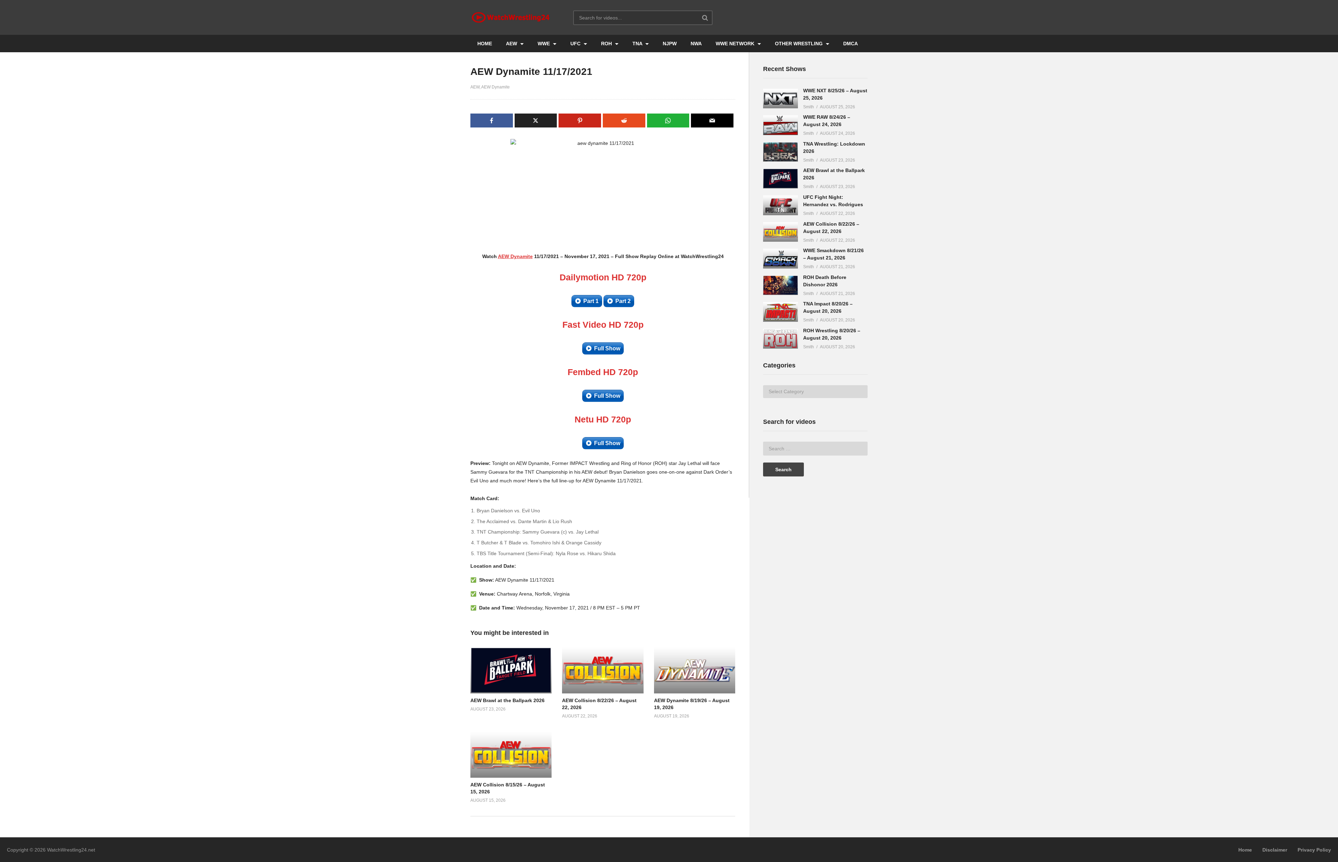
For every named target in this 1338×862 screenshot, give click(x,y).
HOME (484, 43)
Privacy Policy (1314, 850)
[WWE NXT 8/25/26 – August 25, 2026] (780, 99)
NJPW (670, 43)
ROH (607, 43)
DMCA (850, 43)
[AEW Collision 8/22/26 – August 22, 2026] (780, 232)
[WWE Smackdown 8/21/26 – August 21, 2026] (780, 259)
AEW (512, 43)
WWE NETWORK (736, 43)
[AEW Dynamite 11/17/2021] (511, 670)
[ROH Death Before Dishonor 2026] (780, 285)
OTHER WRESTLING (799, 43)
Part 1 (591, 301)
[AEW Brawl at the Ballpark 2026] (780, 178)
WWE (544, 43)
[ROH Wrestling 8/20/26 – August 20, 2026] (780, 339)
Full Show (607, 348)
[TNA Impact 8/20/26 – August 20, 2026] (780, 312)
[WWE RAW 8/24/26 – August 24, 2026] (780, 125)
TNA (638, 43)
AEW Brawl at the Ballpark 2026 (507, 700)
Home (1245, 850)
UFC (576, 43)
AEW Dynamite (495, 87)
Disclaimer (1274, 850)
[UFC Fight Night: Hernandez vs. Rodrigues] (780, 205)
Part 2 (623, 301)
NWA (696, 43)
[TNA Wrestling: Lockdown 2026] (780, 152)
